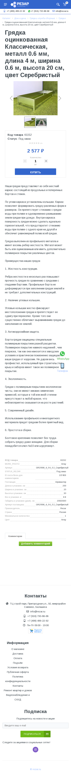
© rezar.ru (35, 769)
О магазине (17, 649)
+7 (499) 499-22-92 (16, 11)
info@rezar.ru (62, 11)
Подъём (17, 662)
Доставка (17, 653)
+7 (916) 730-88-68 (40, 11)
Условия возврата (17, 667)
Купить (35, 172)
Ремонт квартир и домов (18, 690)
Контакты (18, 685)
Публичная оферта (18, 672)
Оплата (18, 658)
